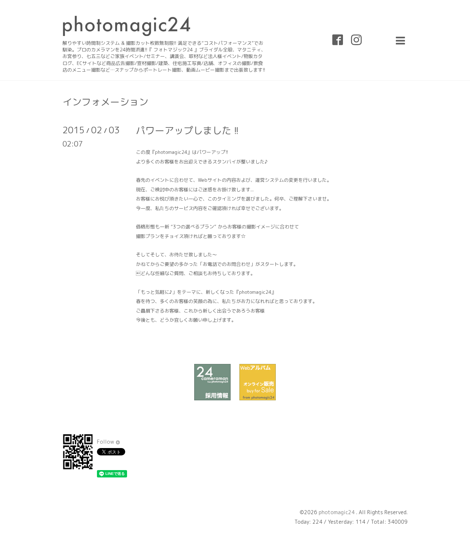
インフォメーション (105, 102)
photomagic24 (337, 512)
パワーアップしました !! (187, 130)
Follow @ (108, 441)
